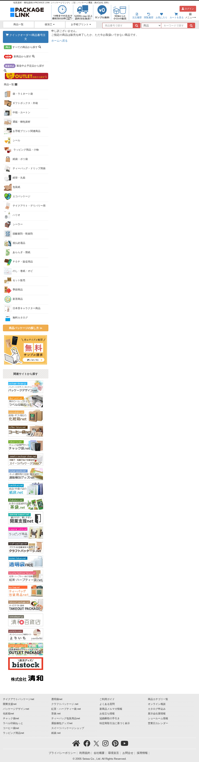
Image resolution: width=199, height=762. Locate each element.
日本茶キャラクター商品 (26, 308)
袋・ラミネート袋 (23, 93)
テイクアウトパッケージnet (18, 699)
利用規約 (84, 752)
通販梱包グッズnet (61, 723)
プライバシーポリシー (62, 752)
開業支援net (10, 704)
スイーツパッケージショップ (67, 728)
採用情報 (142, 752)
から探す (22, 47)
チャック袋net (11, 718)
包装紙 (16, 187)
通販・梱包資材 (21, 121)
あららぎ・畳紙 (21, 252)
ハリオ (16, 215)
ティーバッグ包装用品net (65, 718)
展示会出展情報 (157, 713)
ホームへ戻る (59, 40)
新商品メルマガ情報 (111, 709)
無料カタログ (20, 317)
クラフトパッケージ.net (64, 704)
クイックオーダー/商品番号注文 (27, 36)
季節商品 (18, 289)
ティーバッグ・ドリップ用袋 (29, 168)
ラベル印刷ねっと (13, 723)
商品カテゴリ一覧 (158, 699)
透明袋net (56, 699)
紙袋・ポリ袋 (20, 159)
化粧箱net (8, 713)
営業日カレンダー (158, 723)
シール (16, 140)
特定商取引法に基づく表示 (115, 723)
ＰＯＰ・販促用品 (23, 261)
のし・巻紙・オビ (23, 271)
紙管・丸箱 (19, 177)
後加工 (49, 24)
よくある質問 (107, 704)
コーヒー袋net (11, 728)
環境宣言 (113, 752)
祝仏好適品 (19, 243)
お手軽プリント (80, 24)
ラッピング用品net (13, 733)
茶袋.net (56, 713)
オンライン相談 (157, 704)
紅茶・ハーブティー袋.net (66, 709)
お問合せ (127, 752)
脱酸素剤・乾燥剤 (23, 233)
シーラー (18, 224)
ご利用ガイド (107, 699)
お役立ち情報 (107, 713)
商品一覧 (18, 24)
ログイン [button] (189, 8)
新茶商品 (18, 299)
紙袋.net (56, 733)
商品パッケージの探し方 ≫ (25, 328)
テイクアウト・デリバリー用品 (24, 207)
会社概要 (99, 752)
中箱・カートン (21, 112)
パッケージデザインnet (16, 709)
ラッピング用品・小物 (26, 149)
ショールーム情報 (158, 718)
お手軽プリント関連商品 (26, 131)
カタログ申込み (157, 709)
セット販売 (19, 280)
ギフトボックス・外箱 (25, 103)
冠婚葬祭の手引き (110, 718)
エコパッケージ (21, 196)
